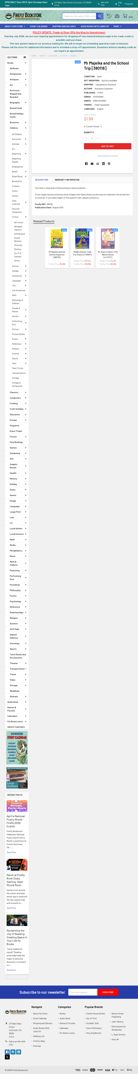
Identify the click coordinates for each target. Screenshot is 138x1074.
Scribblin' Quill (92, 1023)
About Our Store (14, 26)
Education (15, 414)
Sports (15, 358)
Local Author (16, 528)
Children (14, 128)
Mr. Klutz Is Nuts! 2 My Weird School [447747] (108, 254)
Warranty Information (67, 179)
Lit (11, 523)
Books (10, 62)
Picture (15, 329)
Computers (15, 397)
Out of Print (91, 1018)
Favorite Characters (17, 210)
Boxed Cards (16, 108)
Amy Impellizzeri (93, 1033)
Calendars (12, 716)
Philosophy (15, 590)
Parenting (15, 570)
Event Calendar (38, 26)
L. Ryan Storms (118, 1034)
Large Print (15, 511)
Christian (18, 245)
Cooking (15, 186)
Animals (15, 144)
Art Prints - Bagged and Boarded (15, 93)
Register (129, 3)
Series (17, 260)
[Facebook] (86, 163)
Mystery (17, 249)
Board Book (17, 176)
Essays (13, 420)
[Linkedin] (103, 163)
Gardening (15, 453)
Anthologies (19, 233)
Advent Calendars (16, 726)
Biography (15, 102)
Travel (13, 674)
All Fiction (18, 222)
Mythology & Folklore (17, 302)
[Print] (97, 163)
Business (14, 122)
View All (115, 1039)
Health (13, 473)
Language (16, 280)
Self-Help (14, 629)
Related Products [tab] (43, 221)
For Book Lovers (15, 721)
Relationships (16, 612)
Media (12, 545)
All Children (17, 134)
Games (13, 447)
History (15, 266)
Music (12, 556)
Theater (14, 663)
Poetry (15, 339)
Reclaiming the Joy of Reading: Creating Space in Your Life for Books (17, 937)
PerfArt (15, 316)
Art (11, 85)
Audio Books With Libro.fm (95, 26)
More (116, 26)
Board (14, 171)
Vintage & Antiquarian (17, 384)
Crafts (15, 191)
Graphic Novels (13, 466)
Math (14, 295)
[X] (7, 1057)
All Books (14, 68)
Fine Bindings (16, 442)
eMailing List (38, 1036)
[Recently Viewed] (110, 16)
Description (41, 179)
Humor (13, 495)
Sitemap (37, 1046)
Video (12, 679)
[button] (17, 748)
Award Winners (18, 239)
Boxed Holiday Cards (16, 115)
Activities (16, 139)
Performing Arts (17, 323)
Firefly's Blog (39, 1041)
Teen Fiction (17, 368)
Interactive (17, 275)
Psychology (15, 601)
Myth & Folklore (14, 563)
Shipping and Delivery (64, 26)
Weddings (14, 691)
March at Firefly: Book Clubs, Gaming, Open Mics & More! (16, 880)
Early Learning (16, 202)
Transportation (19, 373)
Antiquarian (15, 74)
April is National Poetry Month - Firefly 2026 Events (16, 821)
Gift (12, 458)
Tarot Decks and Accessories (18, 656)
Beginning (16, 153)
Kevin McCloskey (93, 1028)
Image (13, 500)
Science (15, 353)
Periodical (15, 584)
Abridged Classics (18, 228)
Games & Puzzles (11, 709)
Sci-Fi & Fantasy (17, 255)
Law (12, 517)
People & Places (16, 310)
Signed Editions (14, 636)
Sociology (14, 643)
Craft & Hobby (16, 409)
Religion (15, 348)
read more (11, 852)
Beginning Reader (16, 160)
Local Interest (17, 534)
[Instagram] (13, 1052)
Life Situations (18, 290)
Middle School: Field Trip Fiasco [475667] (82, 253)
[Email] (92, 163)
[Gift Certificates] (118, 16)
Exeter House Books (95, 1013)
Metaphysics (16, 550)
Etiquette (14, 425)
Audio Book (12, 702)
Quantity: (89, 132)
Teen (14, 363)
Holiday (15, 271)
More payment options (107, 155)
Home (12, 489)
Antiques (14, 79)
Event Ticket (16, 431)
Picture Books (18, 334)
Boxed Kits (17, 181)
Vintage (15, 378)
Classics (14, 392)
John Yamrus (117, 1021)
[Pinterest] (109, 163)
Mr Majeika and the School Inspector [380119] (57, 254)
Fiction (15, 217)
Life (13, 285)
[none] (57, 91)
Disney (15, 195)
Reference (16, 343)
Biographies (17, 166)
